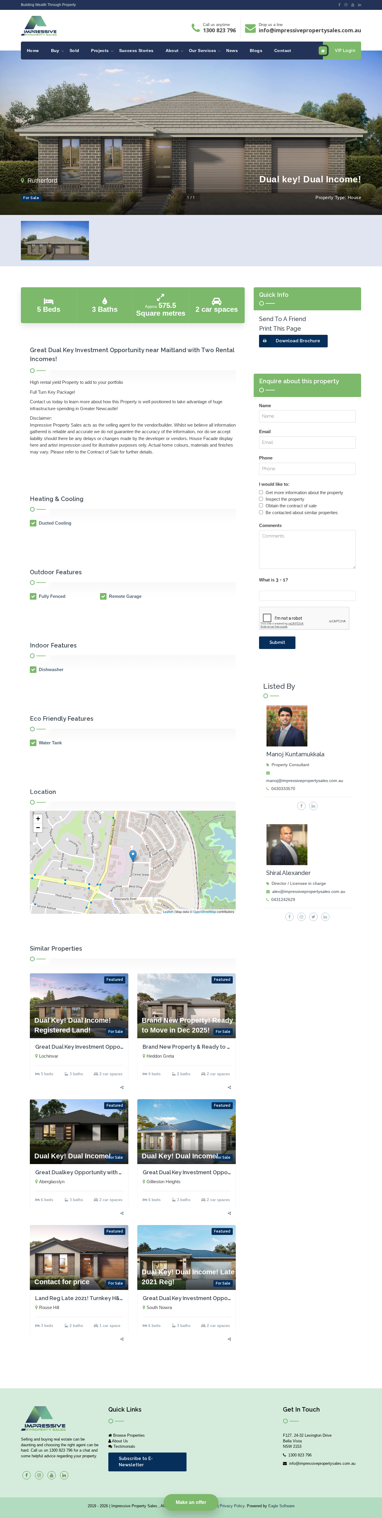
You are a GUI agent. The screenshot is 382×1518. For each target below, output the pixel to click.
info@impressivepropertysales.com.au (310, 30)
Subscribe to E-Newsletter (136, 1461)
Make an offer (191, 1502)
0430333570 (283, 788)
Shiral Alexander (288, 872)
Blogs (256, 50)
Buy (55, 50)
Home (33, 50)
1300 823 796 (219, 30)
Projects (100, 50)
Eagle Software (281, 1506)
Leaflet (168, 911)
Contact (282, 50)
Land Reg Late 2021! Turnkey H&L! (80, 1298)
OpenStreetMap (204, 911)
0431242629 (283, 899)
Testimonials (123, 1446)
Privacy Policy (232, 1506)
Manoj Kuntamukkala (295, 754)
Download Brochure (298, 340)
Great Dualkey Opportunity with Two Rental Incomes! (104, 1172)
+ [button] (38, 818)
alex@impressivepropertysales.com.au (308, 891)
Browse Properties (128, 1435)
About (172, 50)
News (232, 50)
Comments (270, 525)
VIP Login (345, 50)
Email (265, 431)
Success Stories (136, 50)
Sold (74, 50)
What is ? (273, 579)
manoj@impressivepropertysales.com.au (304, 780)
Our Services (202, 50)
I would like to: (274, 484)
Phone (265, 457)
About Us (119, 1441)
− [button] (38, 827)
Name (265, 405)
